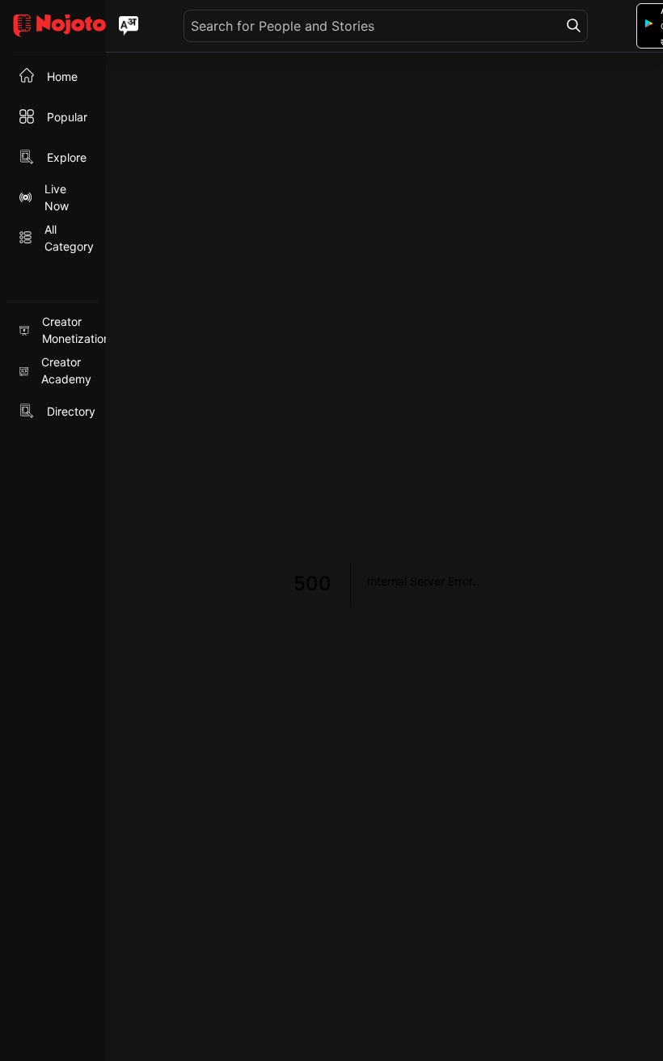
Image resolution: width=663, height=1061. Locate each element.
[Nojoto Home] (53, 26)
